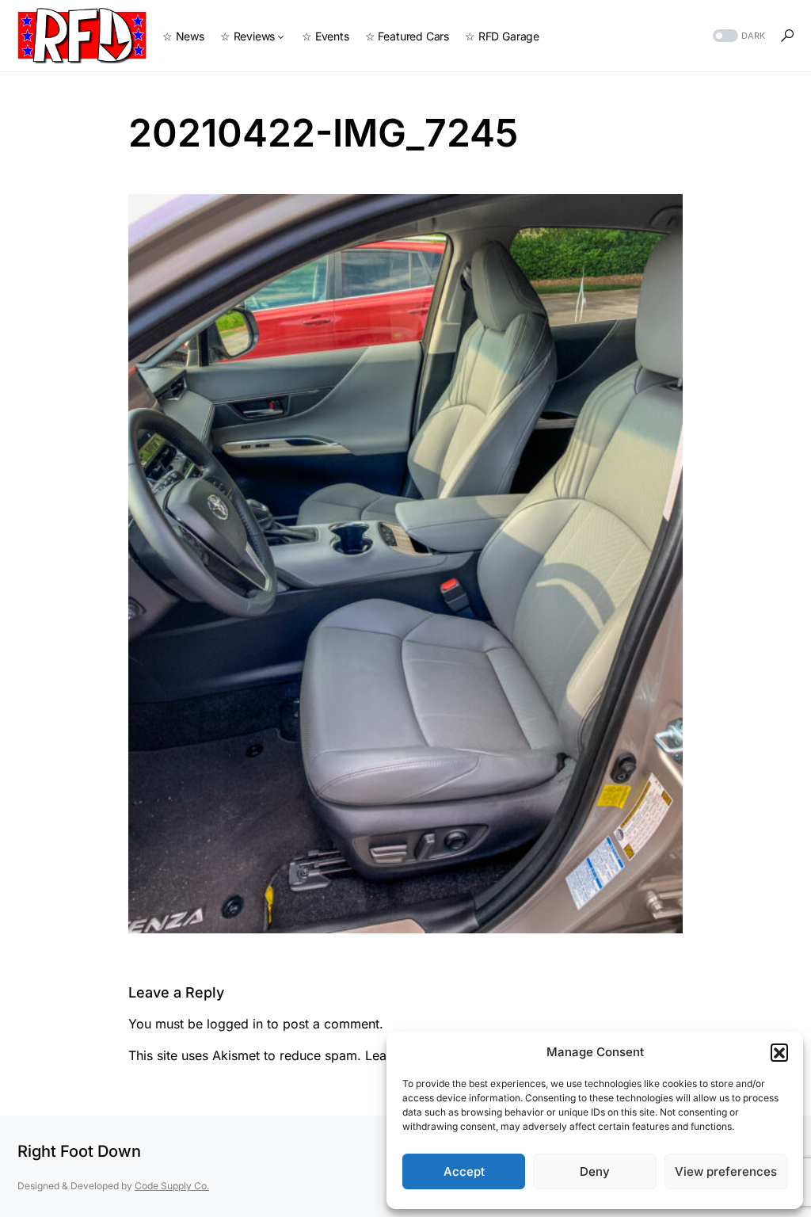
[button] (779, 1052)
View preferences (726, 1171)
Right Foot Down (79, 1151)
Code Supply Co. (172, 1186)
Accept (464, 1171)
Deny (595, 1171)
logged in (235, 1024)
